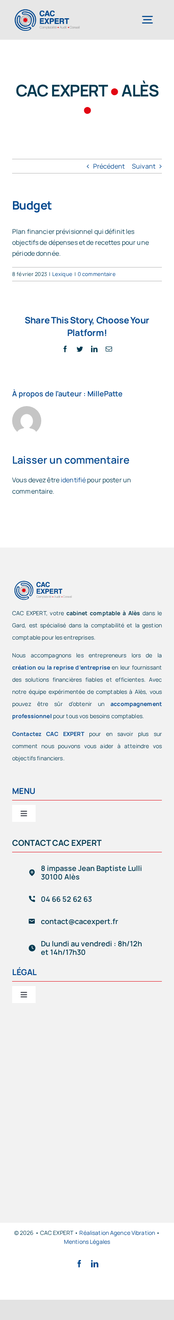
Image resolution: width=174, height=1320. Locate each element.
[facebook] (79, 1263)
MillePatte (105, 393)
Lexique (62, 274)
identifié (73, 479)
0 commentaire (97, 274)
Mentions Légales (87, 1241)
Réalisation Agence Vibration (117, 1233)
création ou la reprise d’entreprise (61, 667)
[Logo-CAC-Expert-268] (47, 11)
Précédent (109, 166)
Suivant (143, 166)
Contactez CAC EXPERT (48, 734)
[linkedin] (94, 1263)
